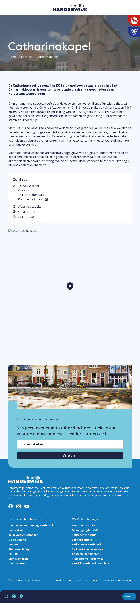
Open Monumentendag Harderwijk (31, 525)
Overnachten (17, 563)
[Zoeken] (6, 596)
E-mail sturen (27, 212)
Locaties (26, 57)
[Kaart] (21, 596)
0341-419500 (26, 217)
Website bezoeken (30, 206)
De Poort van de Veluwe (87, 549)
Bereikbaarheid (82, 539)
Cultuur (13, 554)
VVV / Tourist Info (83, 525)
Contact (96, 580)
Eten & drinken (18, 558)
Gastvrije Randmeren (86, 554)
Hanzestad (15, 530)
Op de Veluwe (17, 539)
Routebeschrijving (84, 535)
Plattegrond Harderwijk (87, 558)
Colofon (59, 580)
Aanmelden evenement (118, 580)
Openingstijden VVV (85, 530)
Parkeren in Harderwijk (87, 544)
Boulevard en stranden (23, 535)
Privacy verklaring (78, 580)
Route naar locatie (30, 199)
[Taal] (14, 596)
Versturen (70, 455)
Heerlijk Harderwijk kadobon (90, 563)
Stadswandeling (19, 549)
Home (12, 57)
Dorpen (13, 544)
